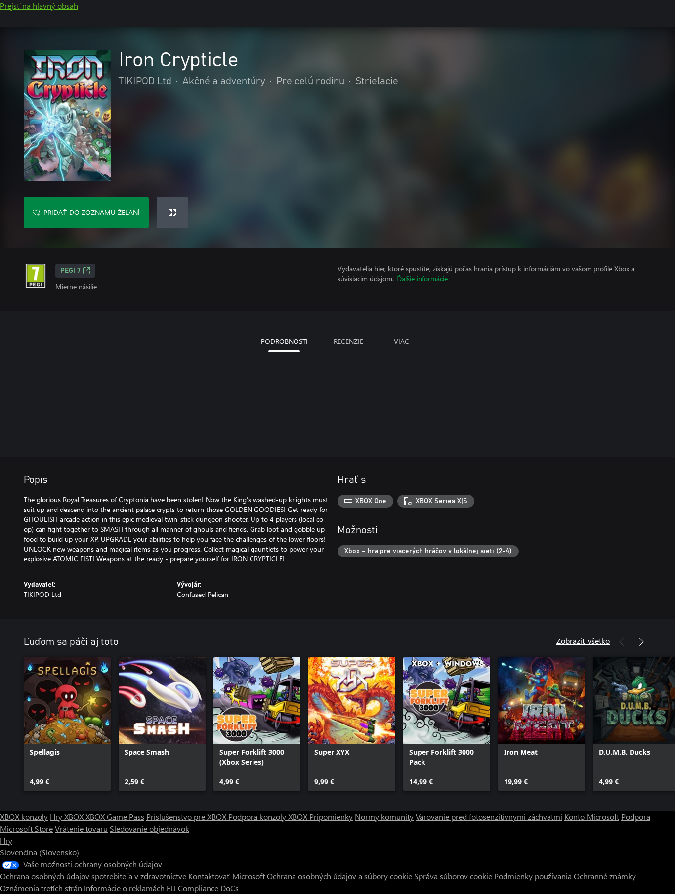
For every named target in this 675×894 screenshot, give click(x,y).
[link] (67, 724)
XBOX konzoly (24, 816)
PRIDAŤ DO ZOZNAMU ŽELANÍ (91, 212)
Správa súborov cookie (453, 876)
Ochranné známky (605, 876)
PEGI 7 (70, 270)
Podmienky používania (533, 876)
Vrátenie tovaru (81, 828)
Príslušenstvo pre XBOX (187, 816)
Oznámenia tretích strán (41, 888)
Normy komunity (384, 816)
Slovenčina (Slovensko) (39, 852)
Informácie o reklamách (124, 888)
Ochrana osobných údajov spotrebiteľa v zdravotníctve (93, 876)
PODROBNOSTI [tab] (284, 341)
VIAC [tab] (401, 341)
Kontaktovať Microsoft (226, 876)
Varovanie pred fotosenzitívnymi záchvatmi (489, 816)
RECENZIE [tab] (348, 341)
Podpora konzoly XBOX (268, 816)
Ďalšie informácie (422, 278)
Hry (6, 840)
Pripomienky (331, 816)
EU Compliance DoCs (203, 888)
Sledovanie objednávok (149, 828)
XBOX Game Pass (114, 816)
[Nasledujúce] (641, 642)
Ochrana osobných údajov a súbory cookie (339, 876)
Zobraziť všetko (583, 641)
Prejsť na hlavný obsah (39, 5)
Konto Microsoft (591, 816)
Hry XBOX (67, 816)
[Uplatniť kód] (172, 212)
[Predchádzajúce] (622, 642)
